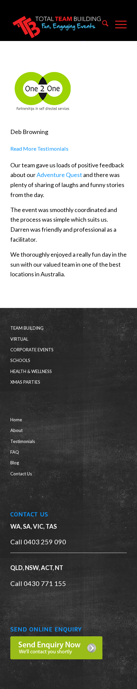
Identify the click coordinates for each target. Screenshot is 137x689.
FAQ (14, 452)
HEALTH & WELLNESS (31, 371)
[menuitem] (101, 24)
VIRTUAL (19, 339)
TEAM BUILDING (27, 328)
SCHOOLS (20, 360)
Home (16, 419)
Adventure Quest (59, 174)
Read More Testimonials (39, 148)
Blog (14, 462)
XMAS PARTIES (25, 382)
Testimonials (22, 441)
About (16, 430)
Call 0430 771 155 (38, 583)
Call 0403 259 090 (38, 542)
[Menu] (117, 24)
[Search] (101, 24)
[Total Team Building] (56, 24)
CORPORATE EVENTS (32, 349)
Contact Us (21, 473)
